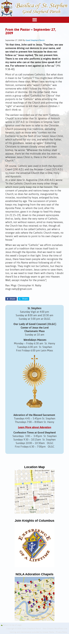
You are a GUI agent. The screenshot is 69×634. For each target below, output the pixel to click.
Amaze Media (48, 632)
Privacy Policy (61, 632)
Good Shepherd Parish (35, 40)
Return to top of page (12, 625)
